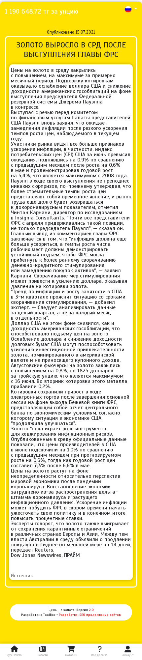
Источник (22, 575)
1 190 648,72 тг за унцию (41, 11)
